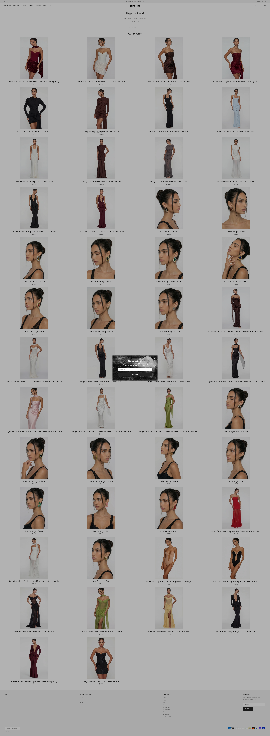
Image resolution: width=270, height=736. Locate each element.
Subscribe (135, 374)
